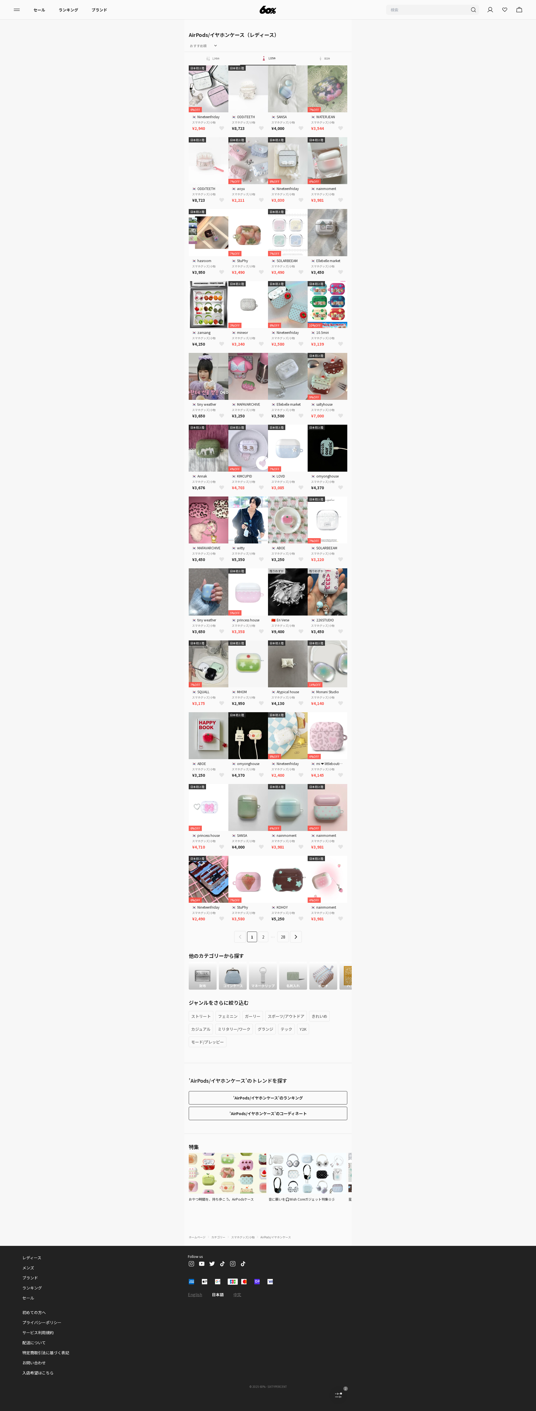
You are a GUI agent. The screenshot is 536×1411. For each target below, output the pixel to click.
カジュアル (200, 1029)
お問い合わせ (34, 1362)
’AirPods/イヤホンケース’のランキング (268, 1098)
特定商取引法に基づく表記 (45, 1352)
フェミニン (228, 1016)
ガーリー (252, 1016)
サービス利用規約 (38, 1332)
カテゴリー (218, 1237)
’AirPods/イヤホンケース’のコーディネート (268, 1113)
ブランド (99, 10)
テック (286, 1029)
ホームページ (197, 1237)
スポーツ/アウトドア (286, 1016)
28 (283, 937)
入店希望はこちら (38, 1373)
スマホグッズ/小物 (243, 1237)
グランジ (265, 1029)
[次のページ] (296, 937)
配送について (34, 1342)
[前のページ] (240, 937)
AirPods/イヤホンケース (275, 1237)
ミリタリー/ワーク (234, 1029)
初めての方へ (34, 1312)
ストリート (201, 1016)
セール (39, 10)
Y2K (303, 1029)
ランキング (68, 10)
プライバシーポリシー (41, 1322)
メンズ (28, 1267)
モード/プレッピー (207, 1042)
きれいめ (319, 1016)
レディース (31, 1257)
